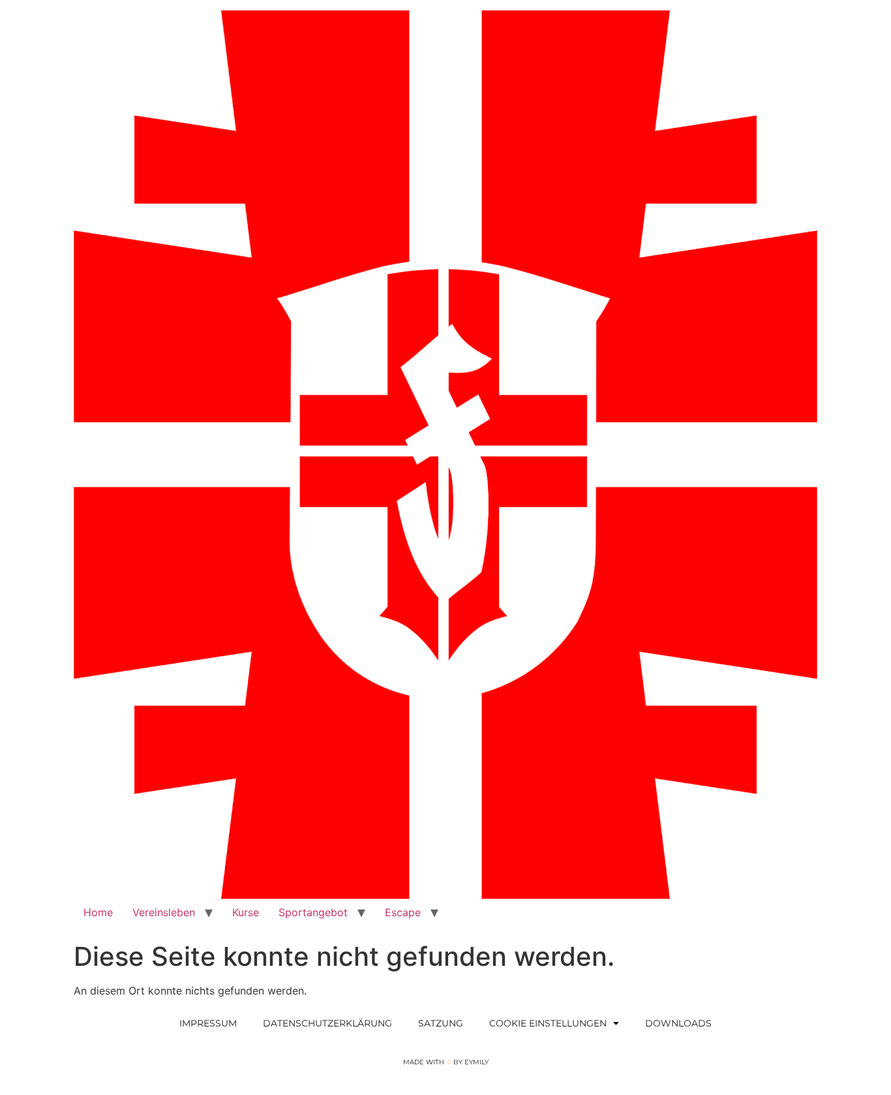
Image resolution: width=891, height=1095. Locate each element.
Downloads (678, 1023)
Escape (403, 912)
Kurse (245, 912)
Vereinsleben (163, 912)
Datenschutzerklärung (327, 1023)
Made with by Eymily (446, 1062)
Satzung (440, 1023)
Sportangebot (313, 912)
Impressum (208, 1023)
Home (98, 912)
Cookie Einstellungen (548, 1023)
